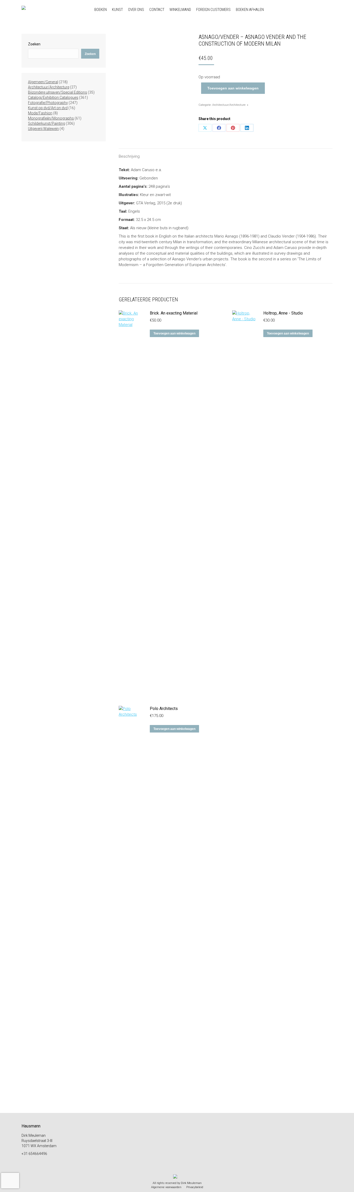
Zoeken (34, 44)
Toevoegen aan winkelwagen (233, 88)
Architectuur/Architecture (229, 105)
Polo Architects (164, 708)
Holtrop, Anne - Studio (283, 313)
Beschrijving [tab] (129, 156)
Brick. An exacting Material (173, 313)
